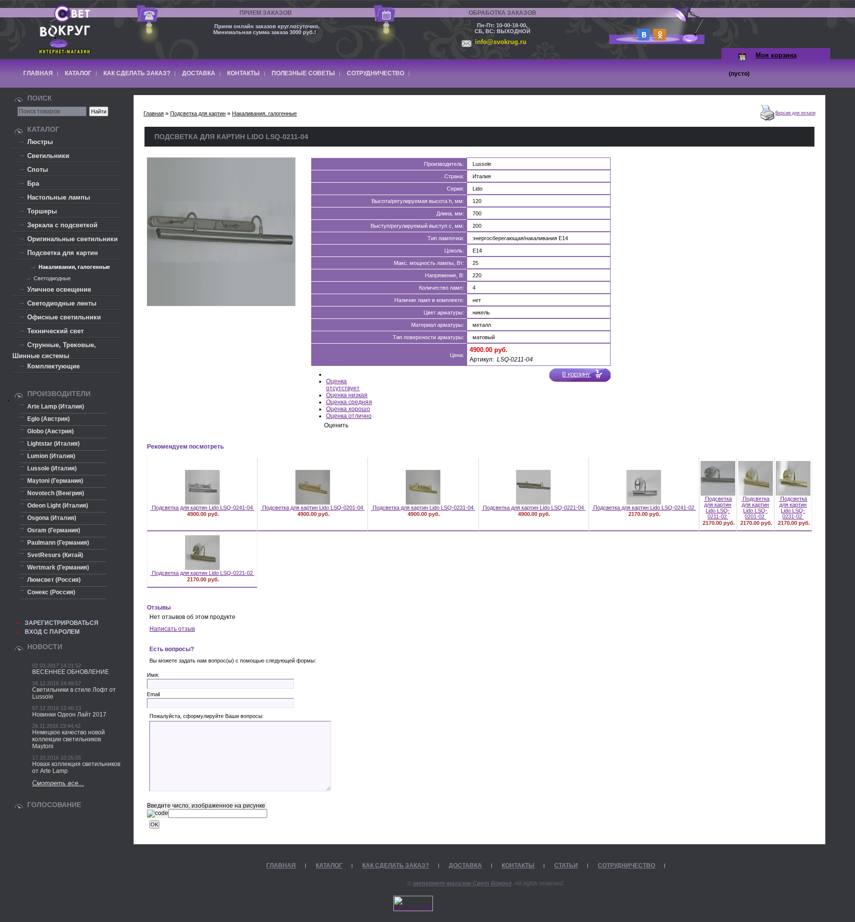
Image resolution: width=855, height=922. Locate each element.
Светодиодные (52, 278)
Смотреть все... (58, 783)
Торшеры (42, 211)
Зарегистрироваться (61, 622)
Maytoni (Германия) (55, 480)
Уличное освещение (59, 289)
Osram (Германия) (53, 530)
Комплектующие (53, 366)
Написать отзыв (172, 628)
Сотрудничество (375, 73)
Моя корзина (776, 55)
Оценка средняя (349, 402)
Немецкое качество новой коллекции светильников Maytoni (68, 739)
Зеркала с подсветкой (62, 225)
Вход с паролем (52, 631)
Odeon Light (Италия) (57, 505)
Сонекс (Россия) (51, 592)
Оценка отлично (349, 415)
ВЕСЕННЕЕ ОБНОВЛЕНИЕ (70, 671)
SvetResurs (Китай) (55, 555)
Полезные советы (303, 73)
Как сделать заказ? (136, 73)
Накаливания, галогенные (74, 267)
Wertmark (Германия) (58, 567)
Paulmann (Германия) (58, 542)
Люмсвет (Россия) (54, 579)
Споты (37, 169)
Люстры (40, 142)
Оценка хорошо (348, 409)
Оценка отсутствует (343, 385)
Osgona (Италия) (51, 517)
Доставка (198, 73)
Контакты (243, 73)
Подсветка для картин (62, 252)
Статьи (566, 865)
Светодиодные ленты (61, 303)
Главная (38, 73)
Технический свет (55, 331)
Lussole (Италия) (52, 468)
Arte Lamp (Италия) (55, 406)
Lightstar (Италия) (53, 443)
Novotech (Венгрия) (55, 493)
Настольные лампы (58, 197)
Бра (33, 183)
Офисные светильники (64, 317)
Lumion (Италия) (51, 456)
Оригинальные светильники (72, 239)
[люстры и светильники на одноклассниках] (658, 38)
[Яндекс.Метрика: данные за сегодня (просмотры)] (413, 903)
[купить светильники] (641, 38)
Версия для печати (795, 112)
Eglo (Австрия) (48, 418)
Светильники (48, 155)
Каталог (78, 73)
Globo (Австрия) (50, 431)
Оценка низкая (347, 395)
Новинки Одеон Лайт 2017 (69, 714)
